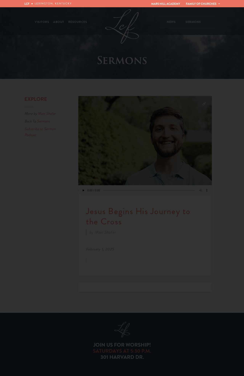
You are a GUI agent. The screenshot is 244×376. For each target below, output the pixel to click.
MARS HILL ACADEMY (165, 4)
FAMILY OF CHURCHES (201, 4)
